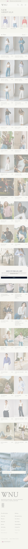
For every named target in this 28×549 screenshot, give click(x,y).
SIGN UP (14, 277)
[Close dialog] (27, 266)
